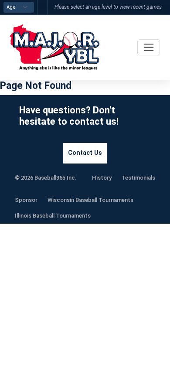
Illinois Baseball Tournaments (53, 215)
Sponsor (26, 200)
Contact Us (85, 153)
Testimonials (138, 177)
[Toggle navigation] (148, 47)
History (102, 177)
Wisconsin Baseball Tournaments (90, 200)
